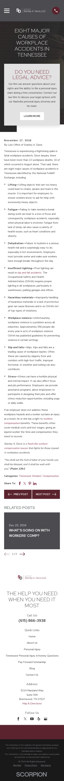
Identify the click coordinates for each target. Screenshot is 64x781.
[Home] (31, 10)
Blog (32, 668)
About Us (32, 643)
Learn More (32, 116)
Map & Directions (32, 703)
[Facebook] (18, 718)
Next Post (43, 494)
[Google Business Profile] (45, 718)
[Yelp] (39, 718)
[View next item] (22, 554)
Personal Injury (32, 649)
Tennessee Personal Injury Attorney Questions (32, 655)
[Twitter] (25, 718)
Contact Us (32, 674)
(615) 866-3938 (32, 620)
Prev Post (21, 494)
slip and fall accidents (30, 272)
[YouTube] (32, 718)
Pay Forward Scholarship (32, 662)
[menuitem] (17, 765)
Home (32, 636)
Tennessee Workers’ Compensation (39, 476)
